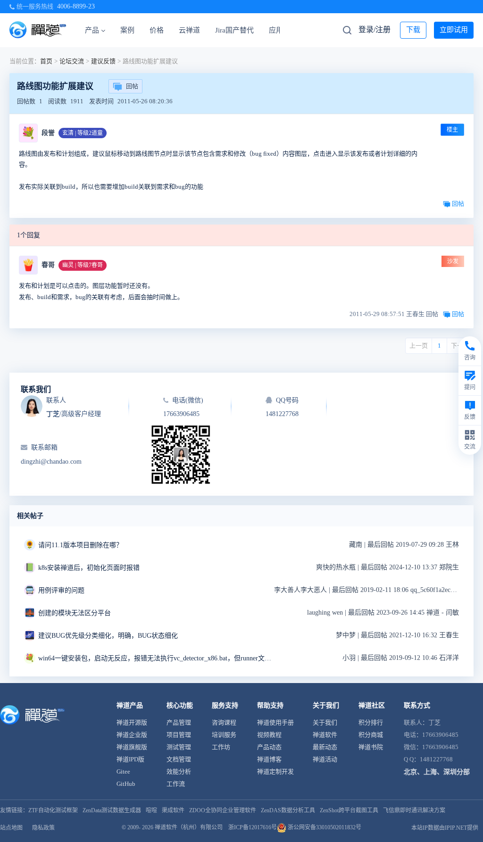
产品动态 (269, 746)
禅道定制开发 (275, 771)
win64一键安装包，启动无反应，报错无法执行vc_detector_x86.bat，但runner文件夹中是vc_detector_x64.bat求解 (156, 658)
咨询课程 (224, 722)
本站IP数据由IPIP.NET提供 (444, 828)
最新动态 (325, 746)
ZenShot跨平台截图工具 (349, 810)
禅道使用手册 (275, 722)
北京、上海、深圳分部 (437, 771)
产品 (92, 30)
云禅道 (189, 30)
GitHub (126, 783)
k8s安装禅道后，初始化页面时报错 (89, 567)
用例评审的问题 (61, 590)
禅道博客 (269, 759)
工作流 (176, 783)
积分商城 (370, 734)
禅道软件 (325, 734)
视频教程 (269, 734)
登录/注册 (374, 29)
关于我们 (325, 722)
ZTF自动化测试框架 (53, 810)
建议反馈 (103, 61)
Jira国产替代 (234, 30)
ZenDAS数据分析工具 (288, 810)
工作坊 (221, 746)
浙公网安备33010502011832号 (323, 827)
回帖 (132, 86)
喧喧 (151, 810)
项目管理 (179, 734)
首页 (46, 61)
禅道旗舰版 (132, 746)
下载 (413, 29)
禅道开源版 (132, 722)
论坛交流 (71, 61)
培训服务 (224, 734)
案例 (127, 30)
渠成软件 (173, 810)
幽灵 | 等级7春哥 (82, 265)
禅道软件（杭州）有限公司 (189, 827)
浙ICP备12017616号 (252, 827)
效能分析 (179, 771)
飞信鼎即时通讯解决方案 (414, 810)
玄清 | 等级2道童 (82, 133)
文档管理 (179, 759)
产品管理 (179, 722)
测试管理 (179, 746)
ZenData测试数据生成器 (112, 810)
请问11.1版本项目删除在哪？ (80, 545)
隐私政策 (43, 828)
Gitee (123, 771)
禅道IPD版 (130, 759)
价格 (157, 30)
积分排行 (370, 722)
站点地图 (11, 828)
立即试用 (454, 29)
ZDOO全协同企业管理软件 (222, 810)
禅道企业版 (132, 734)
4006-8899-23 (76, 6)
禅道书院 (370, 746)
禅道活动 (325, 759)
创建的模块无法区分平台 (74, 613)
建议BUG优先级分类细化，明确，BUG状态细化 (108, 635)
